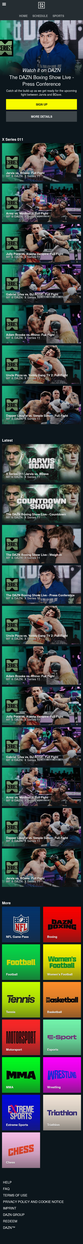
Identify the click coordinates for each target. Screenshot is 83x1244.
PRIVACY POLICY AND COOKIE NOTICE (33, 1201)
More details (41, 116)
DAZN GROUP (14, 1214)
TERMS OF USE (15, 1195)
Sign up (41, 104)
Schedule (40, 15)
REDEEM (10, 1221)
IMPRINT (9, 1208)
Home (23, 15)
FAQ (6, 1188)
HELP (7, 1182)
